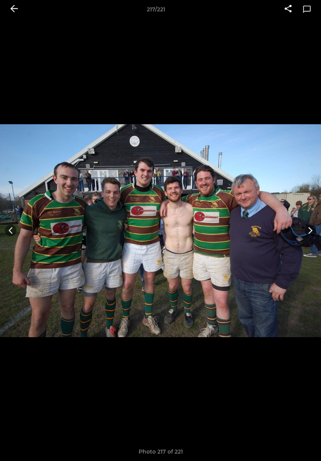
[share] (288, 9)
